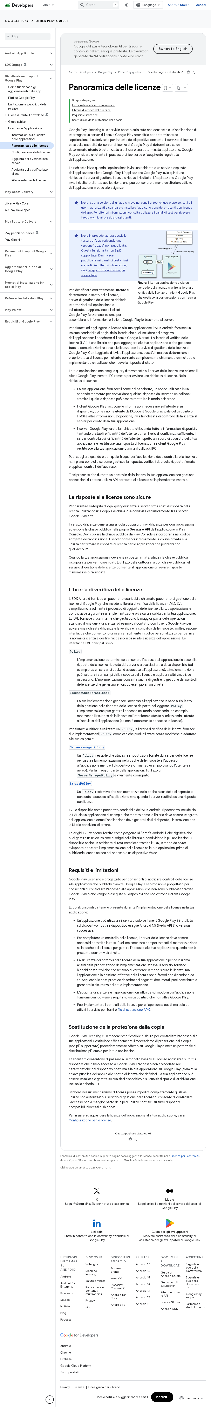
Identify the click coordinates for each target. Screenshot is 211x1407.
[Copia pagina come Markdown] (178, 87)
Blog (63, 1313)
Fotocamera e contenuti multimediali (95, 1290)
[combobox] (98, 5)
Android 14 (143, 1284)
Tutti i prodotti (69, 1372)
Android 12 (143, 1297)
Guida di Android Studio (171, 1274)
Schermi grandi (116, 1270)
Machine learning (91, 1272)
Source (65, 1300)
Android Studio (179, 5)
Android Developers (81, 72)
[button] (24, 53)
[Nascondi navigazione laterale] (50, 1399)
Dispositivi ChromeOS (118, 1286)
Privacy (90, 1300)
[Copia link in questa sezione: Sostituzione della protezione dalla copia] (168, 1027)
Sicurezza (67, 1293)
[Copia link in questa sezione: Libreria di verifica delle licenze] (146, 590)
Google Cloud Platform (75, 1366)
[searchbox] (27, 36)
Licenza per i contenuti (185, 1156)
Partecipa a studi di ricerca (195, 1305)
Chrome (65, 1352)
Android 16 (143, 1271)
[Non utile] (194, 72)
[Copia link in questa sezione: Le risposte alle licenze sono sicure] (155, 497)
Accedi (201, 5)
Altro (46, 5)
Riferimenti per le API (170, 1293)
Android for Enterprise (68, 1284)
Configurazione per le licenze (90, 1120)
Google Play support (194, 1295)
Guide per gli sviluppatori (169, 1284)
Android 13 (143, 1290)
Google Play (17, 21)
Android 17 (143, 1264)
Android (65, 1276)
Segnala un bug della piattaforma (194, 1267)
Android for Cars (118, 1296)
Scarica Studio (170, 1302)
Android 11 (143, 1304)
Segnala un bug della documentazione (195, 1282)
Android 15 (143, 1277)
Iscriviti (162, 1397)
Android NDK (169, 1309)
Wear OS (116, 1278)
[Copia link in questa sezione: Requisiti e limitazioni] (122, 870)
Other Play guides (52, 21)
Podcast (65, 1319)
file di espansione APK (134, 1010)
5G (88, 1307)
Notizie (65, 1306)
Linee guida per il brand (104, 1387)
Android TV (118, 1305)
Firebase (66, 1359)
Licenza (79, 1387)
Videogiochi (93, 1264)
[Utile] (188, 72)
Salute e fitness (95, 1281)
